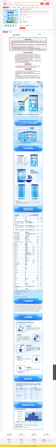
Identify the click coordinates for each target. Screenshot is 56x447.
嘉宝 (33, 5)
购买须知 (22, 442)
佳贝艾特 (25, 5)
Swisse (34, 5)
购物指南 (9, 441)
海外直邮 (19, 7)
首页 (10, 7)
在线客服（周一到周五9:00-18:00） (34, 440)
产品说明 (9, 440)
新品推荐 (32, 7)
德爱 (15, 5)
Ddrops (31, 5)
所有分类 (6, 7)
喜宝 (30, 5)
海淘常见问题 (21, 440)
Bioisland (37, 5)
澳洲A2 (21, 5)
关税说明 (9, 442)
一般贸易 (23, 7)
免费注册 (47, 3)
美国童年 (28, 5)
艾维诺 (26, 5)
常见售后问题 (21, 441)
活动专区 (36, 7)
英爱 (18, 5)
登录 (51, 3)
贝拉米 (19, 5)
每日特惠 (28, 7)
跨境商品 (14, 7)
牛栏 (17, 5)
